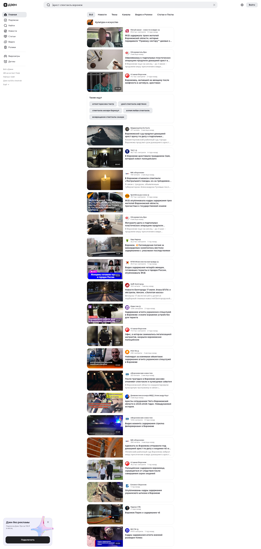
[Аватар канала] (127, 31)
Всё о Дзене (8, 69)
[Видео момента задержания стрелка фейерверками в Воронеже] (105, 425)
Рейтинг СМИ (9, 77)
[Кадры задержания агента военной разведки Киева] (105, 537)
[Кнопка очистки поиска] (214, 4)
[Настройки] (242, 5)
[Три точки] (171, 31)
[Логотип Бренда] (5, 5)
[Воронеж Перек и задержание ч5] (105, 514)
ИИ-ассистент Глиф (11, 73)
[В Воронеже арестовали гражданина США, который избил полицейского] (105, 158)
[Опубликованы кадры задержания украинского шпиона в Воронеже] (105, 492)
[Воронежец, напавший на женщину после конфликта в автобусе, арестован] (105, 82)
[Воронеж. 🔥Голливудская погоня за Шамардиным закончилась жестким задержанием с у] (105, 247)
